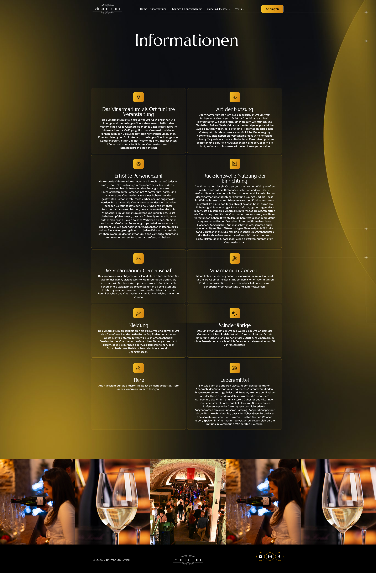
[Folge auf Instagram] (270, 556)
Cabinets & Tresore (217, 9)
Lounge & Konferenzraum (187, 9)
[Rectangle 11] (188, 543)
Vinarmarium (158, 9)
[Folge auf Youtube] (260, 556)
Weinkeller (206, 200)
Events (238, 9)
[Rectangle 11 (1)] (112, 543)
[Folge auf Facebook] (279, 556)
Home (143, 9)
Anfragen (272, 9)
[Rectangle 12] (37, 543)
